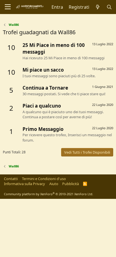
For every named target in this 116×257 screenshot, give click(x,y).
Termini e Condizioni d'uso (44, 178)
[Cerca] (109, 7)
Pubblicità (70, 183)
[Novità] (98, 7)
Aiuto (53, 183)
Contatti (11, 178)
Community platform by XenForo (48, 194)
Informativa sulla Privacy (24, 183)
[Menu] (7, 7)
